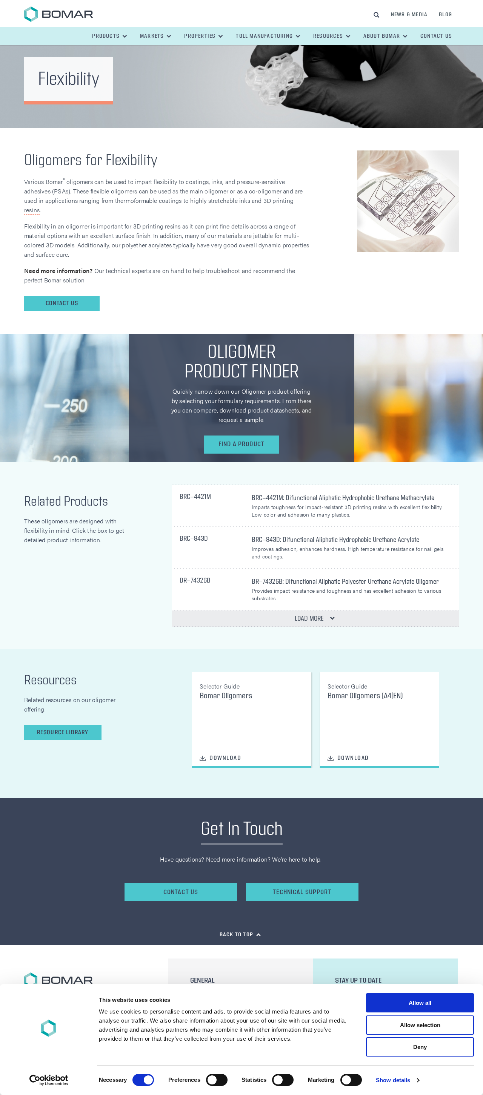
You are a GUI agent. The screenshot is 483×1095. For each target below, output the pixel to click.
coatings (197, 181)
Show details (393, 1080)
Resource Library (62, 732)
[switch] (217, 1080)
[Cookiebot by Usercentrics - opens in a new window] (49, 1080)
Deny (420, 1047)
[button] (110, 36)
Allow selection (420, 1025)
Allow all (420, 1003)
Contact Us (62, 303)
